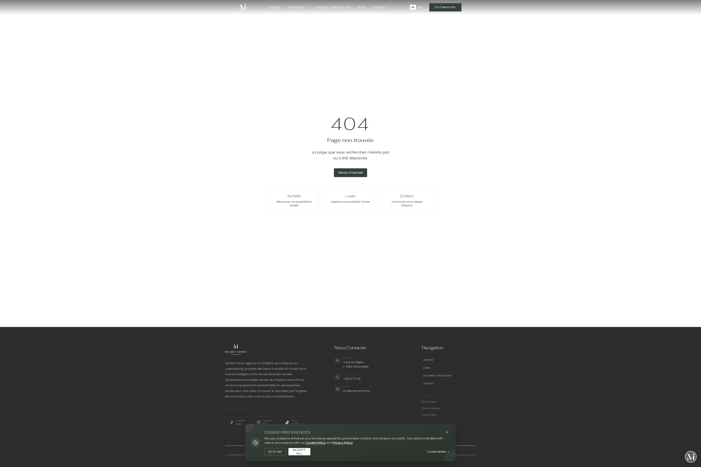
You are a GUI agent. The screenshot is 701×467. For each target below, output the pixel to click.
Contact (428, 383)
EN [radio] (420, 7)
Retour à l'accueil (350, 173)
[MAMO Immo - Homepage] (243, 7)
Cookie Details (436, 451)
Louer (426, 368)
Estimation (445, 7)
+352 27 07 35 (352, 379)
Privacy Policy (429, 401)
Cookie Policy (429, 414)
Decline (275, 451)
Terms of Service (431, 408)
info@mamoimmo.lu (356, 391)
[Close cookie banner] (447, 432)
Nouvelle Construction (437, 375)
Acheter (428, 360)
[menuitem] (275, 7)
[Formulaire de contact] (691, 457)
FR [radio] (412, 7)
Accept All (299, 451)
